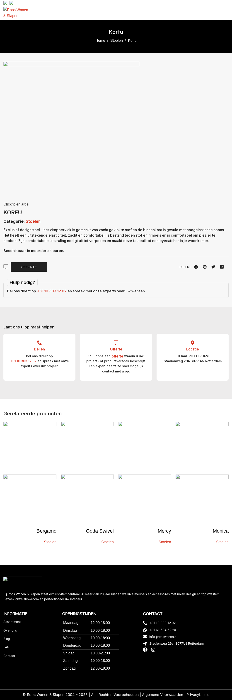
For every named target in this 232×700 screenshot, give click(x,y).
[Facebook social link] (220, 3)
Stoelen (117, 40)
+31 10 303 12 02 (52, 291)
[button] (196, 267)
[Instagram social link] (226, 3)
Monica (221, 531)
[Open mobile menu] (227, 12)
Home (100, 40)
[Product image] (29, 501)
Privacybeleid (198, 694)
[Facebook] (145, 649)
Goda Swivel (100, 531)
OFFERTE (29, 267)
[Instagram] (153, 649)
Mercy (164, 531)
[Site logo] (16, 13)
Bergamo (46, 531)
